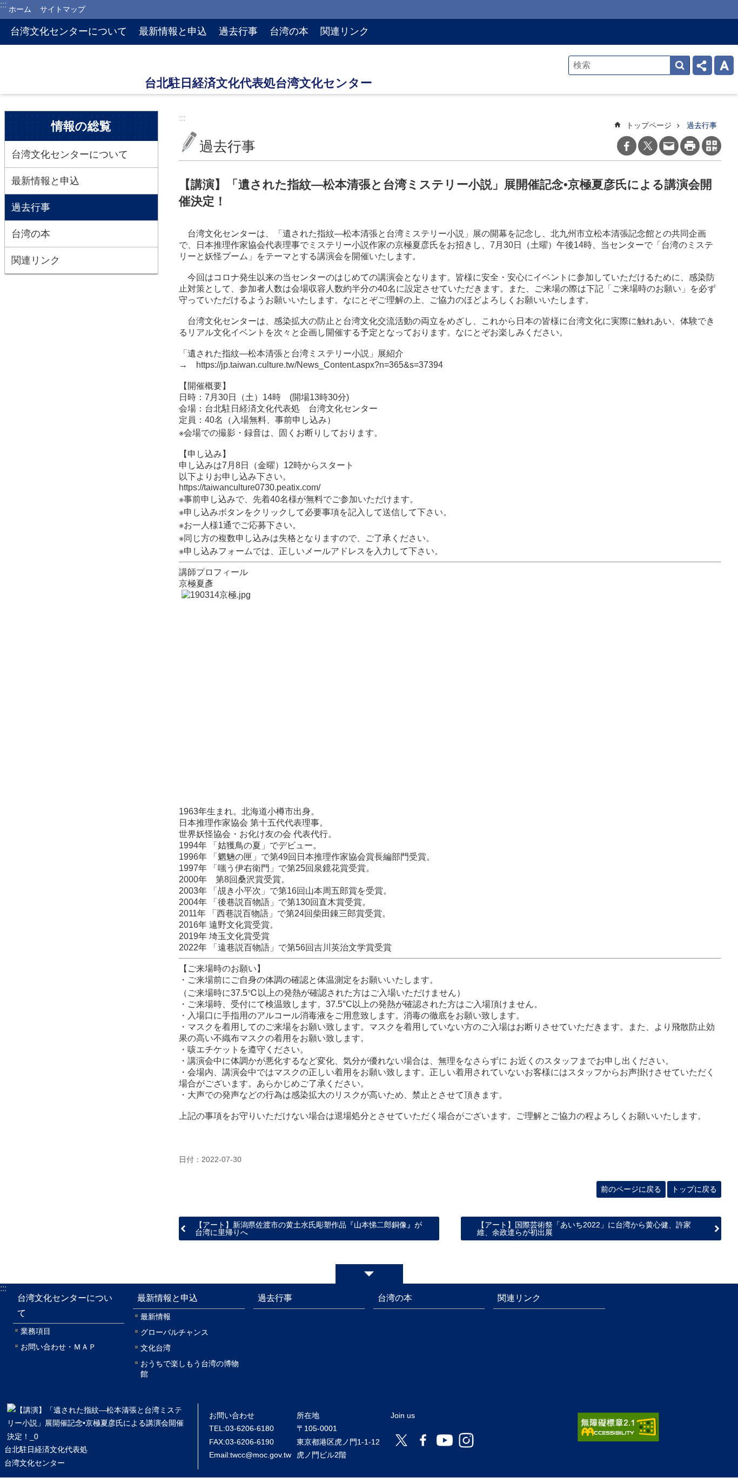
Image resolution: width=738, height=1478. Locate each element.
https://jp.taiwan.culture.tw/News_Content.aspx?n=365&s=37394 (319, 364)
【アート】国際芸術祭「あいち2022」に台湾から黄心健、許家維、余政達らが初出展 (584, 1228)
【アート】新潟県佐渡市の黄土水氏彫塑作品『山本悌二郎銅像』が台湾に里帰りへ (308, 1228)
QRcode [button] (711, 146)
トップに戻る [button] (694, 1189)
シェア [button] (702, 65)
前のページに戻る (631, 1189)
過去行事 (238, 31)
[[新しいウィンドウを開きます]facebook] (423, 1440)
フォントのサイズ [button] (724, 65)
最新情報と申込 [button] (173, 31)
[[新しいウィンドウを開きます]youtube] (444, 1440)
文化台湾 (155, 1348)
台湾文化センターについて (69, 154)
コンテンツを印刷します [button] (690, 146)
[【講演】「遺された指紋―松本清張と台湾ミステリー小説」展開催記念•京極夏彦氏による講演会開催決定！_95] (95, 1436)
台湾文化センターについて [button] (68, 31)
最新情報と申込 (45, 181)
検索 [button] (679, 65)
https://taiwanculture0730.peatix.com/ (249, 487)
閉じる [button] (369, 1274)
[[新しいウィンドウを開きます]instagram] (466, 1440)
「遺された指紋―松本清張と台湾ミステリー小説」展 (377, 233)
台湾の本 (289, 31)
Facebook (626, 146)
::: (3, 1288)
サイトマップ (62, 9)
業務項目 (36, 1331)
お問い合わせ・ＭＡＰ (58, 1346)
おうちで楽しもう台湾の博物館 (189, 1368)
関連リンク (344, 31)
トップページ (649, 125)
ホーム (20, 9)
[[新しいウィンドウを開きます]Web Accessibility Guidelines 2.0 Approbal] (618, 1427)
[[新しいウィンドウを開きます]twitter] (401, 1440)
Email (669, 146)
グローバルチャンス (174, 1332)
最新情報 (155, 1316)
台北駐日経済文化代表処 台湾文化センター (74, 69)
